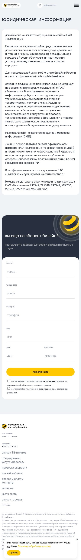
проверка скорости (14, 467)
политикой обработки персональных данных (29, 385)
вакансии (7, 488)
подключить (40, 371)
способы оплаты (12, 478)
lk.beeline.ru (7, 517)
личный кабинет (12, 473)
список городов (12, 499)
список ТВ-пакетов (14, 452)
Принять (14, 553)
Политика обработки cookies (34, 546)
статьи (6, 505)
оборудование (11, 458)
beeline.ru (58, 174)
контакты (8, 482)
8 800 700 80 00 (9, 446)
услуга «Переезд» (13, 461)
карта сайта (9, 493)
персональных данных (53, 381)
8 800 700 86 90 (9, 436)
